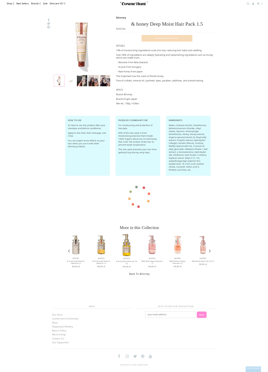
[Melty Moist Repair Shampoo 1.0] (152, 245)
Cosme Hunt (142, 365)
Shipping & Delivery (62, 326)
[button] (70, 81)
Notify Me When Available (167, 38)
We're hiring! (59, 334)
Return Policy (59, 330)
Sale (45, 3)
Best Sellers (22, 3)
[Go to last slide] (57, 80)
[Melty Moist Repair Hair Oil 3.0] (203, 245)
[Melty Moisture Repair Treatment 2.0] (178, 245)
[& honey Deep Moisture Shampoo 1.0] (101, 245)
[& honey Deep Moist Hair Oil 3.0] (127, 245)
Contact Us (58, 338)
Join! (201, 314)
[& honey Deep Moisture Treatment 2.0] (76, 245)
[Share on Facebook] (48, 20)
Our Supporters (60, 342)
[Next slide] (105, 80)
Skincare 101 (57, 3)
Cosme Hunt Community (65, 318)
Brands (35, 3)
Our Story (57, 314)
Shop (10, 3)
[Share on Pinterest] (48, 27)
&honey (145, 274)
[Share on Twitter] (48, 23)
